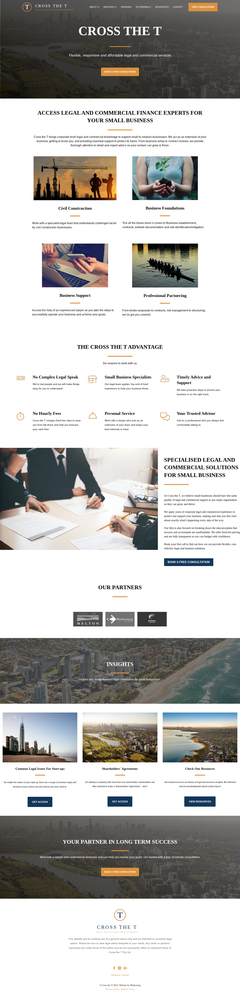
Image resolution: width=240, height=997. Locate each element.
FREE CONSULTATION (203, 7)
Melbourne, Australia (120, 975)
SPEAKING (126, 7)
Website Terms (127, 989)
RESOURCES (162, 7)
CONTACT (178, 7)
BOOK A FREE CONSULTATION (120, 72)
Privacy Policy (113, 989)
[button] (94, 7)
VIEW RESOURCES (200, 801)
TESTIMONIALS (143, 7)
